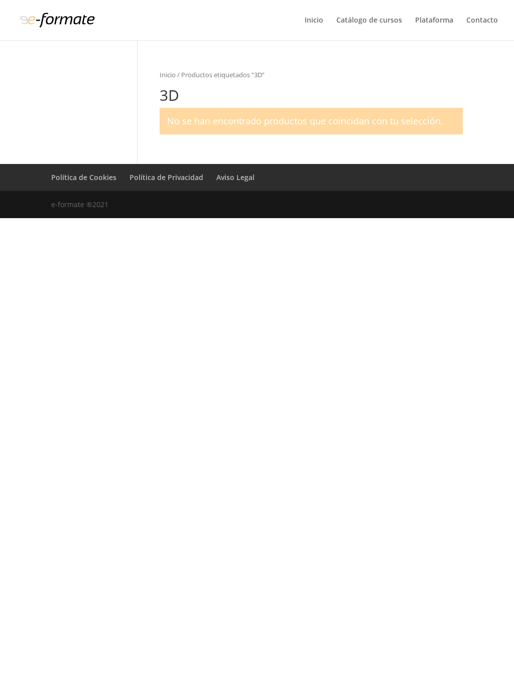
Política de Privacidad (166, 177)
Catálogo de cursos (369, 21)
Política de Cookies (83, 177)
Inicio (314, 21)
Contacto (482, 21)
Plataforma (434, 21)
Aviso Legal (235, 177)
